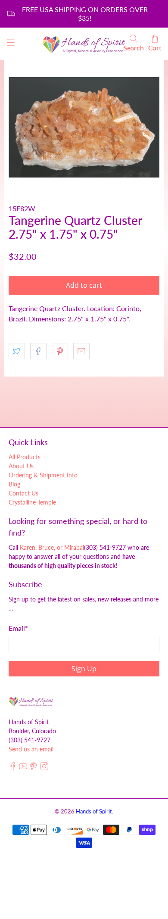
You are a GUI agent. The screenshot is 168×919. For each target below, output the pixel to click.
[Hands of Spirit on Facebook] (13, 768)
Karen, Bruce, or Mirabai (52, 547)
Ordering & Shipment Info (43, 475)
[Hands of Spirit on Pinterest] (33, 768)
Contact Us (23, 493)
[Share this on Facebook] (38, 351)
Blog (14, 484)
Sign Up (84, 668)
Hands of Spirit (94, 811)
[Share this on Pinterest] (60, 351)
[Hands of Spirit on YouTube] (23, 768)
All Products (24, 457)
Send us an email (31, 749)
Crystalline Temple (32, 502)
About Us (21, 466)
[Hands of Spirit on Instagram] (44, 768)
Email (18, 628)
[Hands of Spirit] (84, 44)
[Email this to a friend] (81, 351)
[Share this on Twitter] (17, 351)
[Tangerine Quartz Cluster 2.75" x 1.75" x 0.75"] (84, 127)
